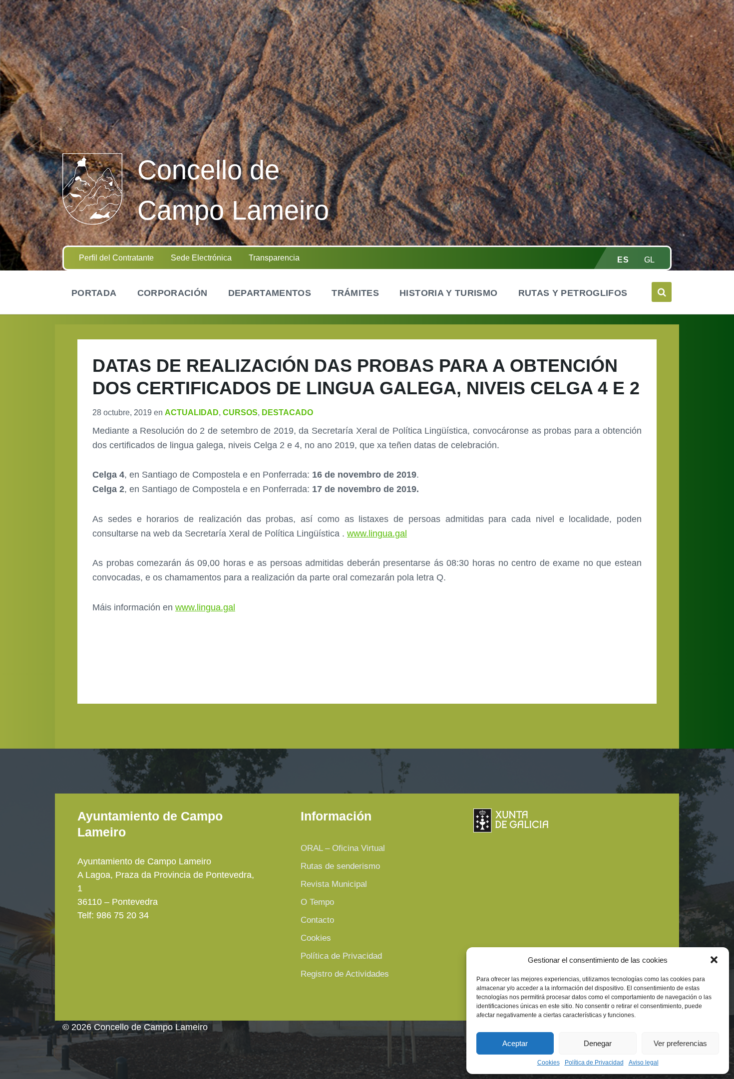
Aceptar (515, 1043)
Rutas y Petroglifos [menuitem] (573, 293)
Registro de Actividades (345, 974)
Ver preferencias (680, 1043)
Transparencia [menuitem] (274, 258)
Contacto (317, 920)
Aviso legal (644, 1063)
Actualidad (192, 412)
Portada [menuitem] (94, 293)
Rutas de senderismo (340, 866)
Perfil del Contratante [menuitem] (116, 258)
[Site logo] (92, 222)
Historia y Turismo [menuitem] (448, 293)
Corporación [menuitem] (172, 293)
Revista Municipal (334, 884)
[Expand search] (662, 292)
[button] (714, 960)
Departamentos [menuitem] (270, 293)
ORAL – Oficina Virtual (343, 848)
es (623, 260)
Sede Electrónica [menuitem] (201, 258)
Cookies (548, 1063)
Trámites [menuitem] (355, 293)
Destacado (287, 412)
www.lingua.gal (377, 534)
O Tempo (317, 902)
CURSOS (240, 412)
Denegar (598, 1043)
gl (649, 260)
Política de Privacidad (594, 1063)
